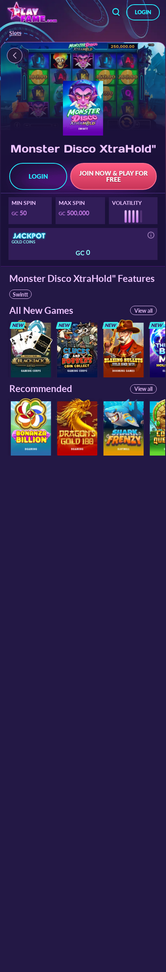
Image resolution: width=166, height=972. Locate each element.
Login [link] (143, 12)
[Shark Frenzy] (123, 427)
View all (143, 310)
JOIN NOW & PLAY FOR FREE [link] (113, 176)
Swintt (20, 294)
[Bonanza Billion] (31, 427)
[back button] (116, 12)
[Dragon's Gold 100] (77, 427)
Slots (15, 33)
